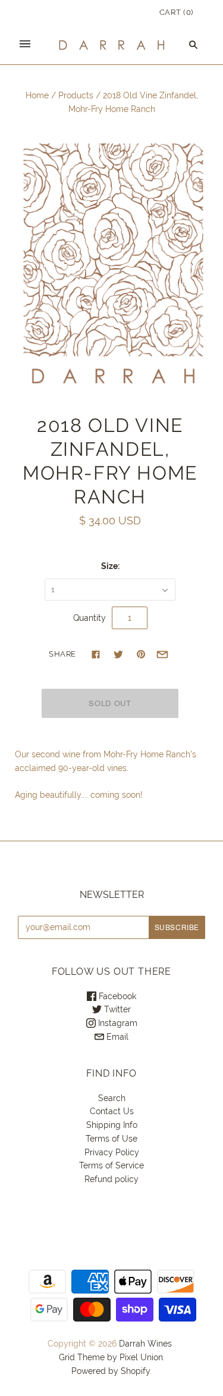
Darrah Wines (145, 1343)
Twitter (116, 1009)
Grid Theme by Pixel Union (111, 1357)
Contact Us (112, 1111)
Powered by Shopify (110, 1371)
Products (75, 95)
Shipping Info (111, 1125)
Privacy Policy (111, 1152)
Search (111, 1098)
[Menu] (25, 44)
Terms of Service (111, 1165)
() (176, 12)
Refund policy (111, 1179)
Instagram (116, 1023)
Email (116, 1036)
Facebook (116, 996)
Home (37, 95)
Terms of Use (111, 1138)
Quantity (89, 618)
